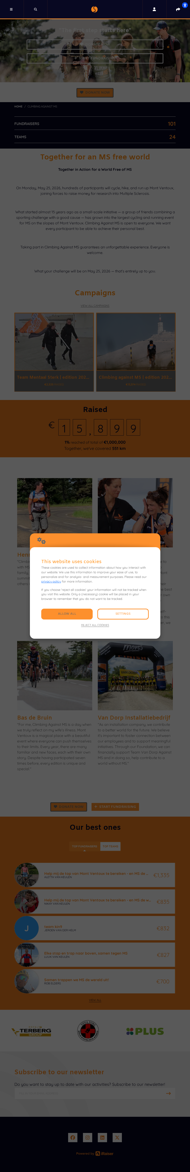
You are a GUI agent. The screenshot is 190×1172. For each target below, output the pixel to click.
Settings (122, 614)
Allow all (67, 614)
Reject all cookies (95, 625)
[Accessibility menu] (185, 5)
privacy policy (51, 581)
